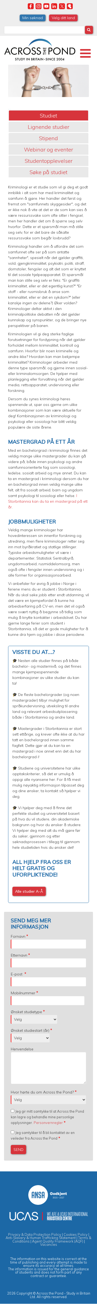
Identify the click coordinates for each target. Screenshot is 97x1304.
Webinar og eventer (48, 149)
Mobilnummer (23, 993)
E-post (17, 974)
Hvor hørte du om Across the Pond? (42, 1092)
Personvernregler (48, 1122)
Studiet (48, 115)
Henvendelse (22, 1049)
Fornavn (18, 936)
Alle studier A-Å (29, 891)
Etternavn (19, 955)
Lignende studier (48, 126)
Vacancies (48, 1244)
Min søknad (32, 17)
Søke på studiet (48, 172)
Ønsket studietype (26, 1011)
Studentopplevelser (48, 160)
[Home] (39, 48)
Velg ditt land (63, 17)
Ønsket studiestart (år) (30, 1030)
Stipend (48, 138)
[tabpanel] (48, 543)
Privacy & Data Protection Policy (34, 1234)
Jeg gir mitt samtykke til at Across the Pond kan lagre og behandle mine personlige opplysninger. (47, 1117)
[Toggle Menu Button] (85, 53)
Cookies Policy (76, 1234)
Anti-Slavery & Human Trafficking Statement (41, 1238)
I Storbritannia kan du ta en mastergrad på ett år (48, 501)
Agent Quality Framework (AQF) (57, 1241)
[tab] (48, 115)
